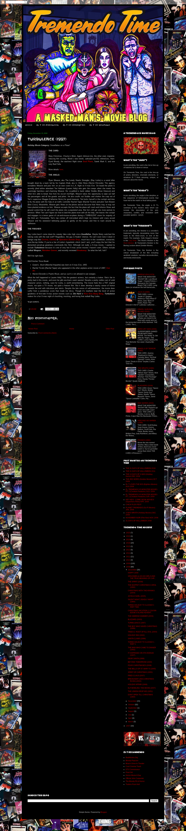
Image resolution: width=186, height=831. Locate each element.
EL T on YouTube (100, 125)
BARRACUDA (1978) (146, 275)
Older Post (110, 329)
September (132, 708)
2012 (128, 553)
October (131, 705)
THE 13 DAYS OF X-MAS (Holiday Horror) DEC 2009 (139, 475)
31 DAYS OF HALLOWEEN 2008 (139, 521)
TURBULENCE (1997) (137, 623)
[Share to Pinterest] (57, 309)
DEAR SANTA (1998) (136, 659)
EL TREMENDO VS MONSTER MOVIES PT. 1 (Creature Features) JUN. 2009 (141, 495)
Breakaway (82, 250)
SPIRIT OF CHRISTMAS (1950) (140, 672)
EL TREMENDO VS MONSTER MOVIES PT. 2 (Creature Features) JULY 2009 (141, 490)
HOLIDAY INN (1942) (136, 635)
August (131, 711)
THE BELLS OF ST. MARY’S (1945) (142, 669)
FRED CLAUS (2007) (136, 676)
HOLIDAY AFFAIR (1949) (137, 684)
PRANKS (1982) (144, 440)
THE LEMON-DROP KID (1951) (140, 691)
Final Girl (129, 772)
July (130, 715)
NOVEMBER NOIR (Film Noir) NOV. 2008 (142, 518)
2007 (128, 726)
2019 (128, 540)
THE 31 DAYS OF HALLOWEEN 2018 (140, 468)
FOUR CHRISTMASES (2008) (140, 665)
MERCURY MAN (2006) (147, 329)
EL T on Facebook (47, 125)
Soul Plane (88, 161)
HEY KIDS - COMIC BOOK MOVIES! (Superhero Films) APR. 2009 (140, 501)
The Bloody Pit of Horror (135, 781)
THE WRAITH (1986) (146, 368)
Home (28, 125)
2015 (128, 546)
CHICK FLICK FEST (133, 505)
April (130, 718)
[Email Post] (42, 309)
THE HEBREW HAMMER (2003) (140, 616)
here (61, 169)
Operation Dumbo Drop (69, 240)
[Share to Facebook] (54, 309)
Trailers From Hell (133, 784)
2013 (128, 550)
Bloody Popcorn (132, 761)
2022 (128, 536)
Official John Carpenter (135, 778)
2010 (128, 560)
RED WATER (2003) (146, 403)
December (132, 570)
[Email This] (46, 309)
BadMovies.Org (132, 758)
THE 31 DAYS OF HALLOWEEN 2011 (140, 471)
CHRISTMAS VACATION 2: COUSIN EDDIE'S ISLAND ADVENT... (142, 612)
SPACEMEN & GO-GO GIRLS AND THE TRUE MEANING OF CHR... (142, 577)
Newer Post (32, 329)
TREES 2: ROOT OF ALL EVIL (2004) (142, 632)
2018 (128, 543)
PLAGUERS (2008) (145, 386)
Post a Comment (37, 324)
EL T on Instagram (74, 125)
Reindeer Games (49, 250)
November (132, 701)
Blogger (104, 812)
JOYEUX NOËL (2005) (137, 596)
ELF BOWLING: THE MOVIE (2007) (142, 688)
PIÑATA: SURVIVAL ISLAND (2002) (145, 310)
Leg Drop (132, 241)
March (131, 722)
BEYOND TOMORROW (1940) (140, 662)
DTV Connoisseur (133, 769)
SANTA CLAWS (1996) (137, 639)
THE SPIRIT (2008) (135, 582)
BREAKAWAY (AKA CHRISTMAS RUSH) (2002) (141, 680)
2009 (128, 563)
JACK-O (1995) (144, 292)
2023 (128, 533)
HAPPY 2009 (133, 573)
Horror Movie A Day (133, 775)
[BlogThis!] (49, 309)
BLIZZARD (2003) (135, 619)
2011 (128, 557)
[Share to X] (52, 309)
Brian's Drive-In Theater (135, 763)
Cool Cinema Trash (133, 766)
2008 (128, 567)
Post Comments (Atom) (47, 333)
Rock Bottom (129, 243)
